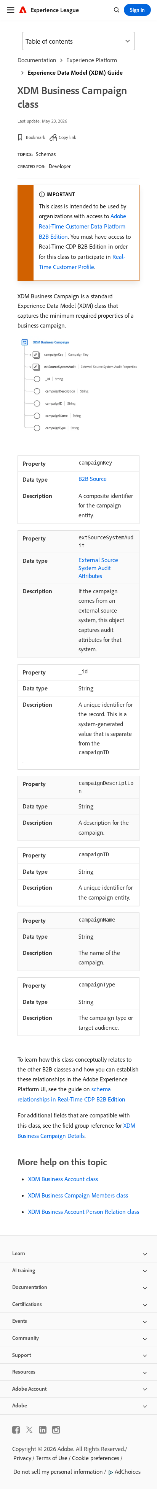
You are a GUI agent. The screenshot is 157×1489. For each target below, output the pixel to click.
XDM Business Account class (63, 1179)
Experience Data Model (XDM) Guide (75, 72)
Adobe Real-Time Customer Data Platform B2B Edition (82, 226)
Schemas (46, 154)
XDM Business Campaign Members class (78, 1195)
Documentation (37, 60)
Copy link (67, 137)
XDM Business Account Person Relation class (83, 1211)
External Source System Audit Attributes (98, 568)
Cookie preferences (95, 1458)
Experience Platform (91, 60)
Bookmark (35, 137)
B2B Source (92, 478)
